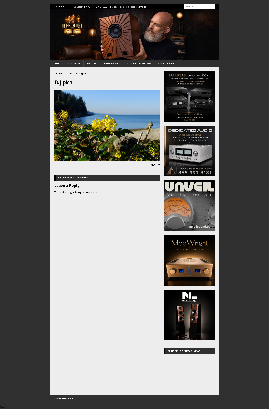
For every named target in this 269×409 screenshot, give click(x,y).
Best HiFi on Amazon (139, 63)
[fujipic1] (107, 158)
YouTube (92, 63)
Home (57, 63)
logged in (72, 192)
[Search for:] (199, 6)
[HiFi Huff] (134, 58)
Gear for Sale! (166, 63)
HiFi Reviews (73, 63)
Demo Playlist (112, 63)
